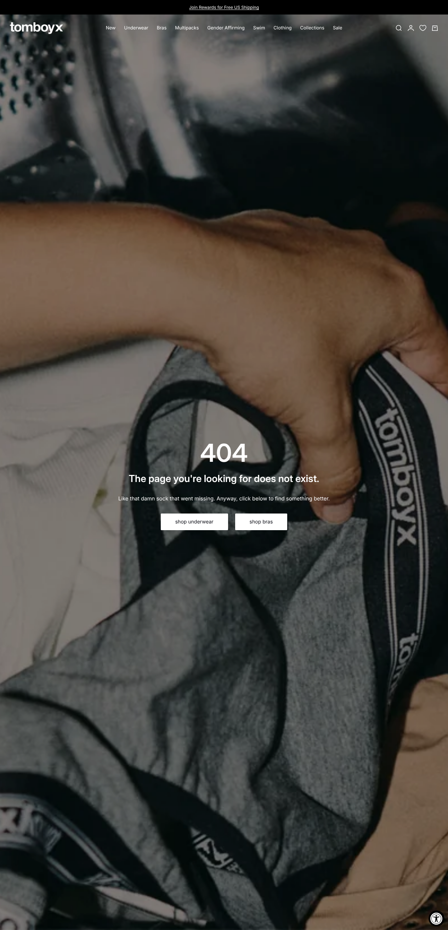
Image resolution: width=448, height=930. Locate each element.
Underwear (136, 28)
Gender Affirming (226, 28)
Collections (312, 28)
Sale (337, 28)
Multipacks (187, 28)
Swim (259, 28)
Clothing (282, 28)
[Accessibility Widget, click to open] (436, 918)
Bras (162, 28)
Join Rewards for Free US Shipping (224, 7)
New (111, 28)
